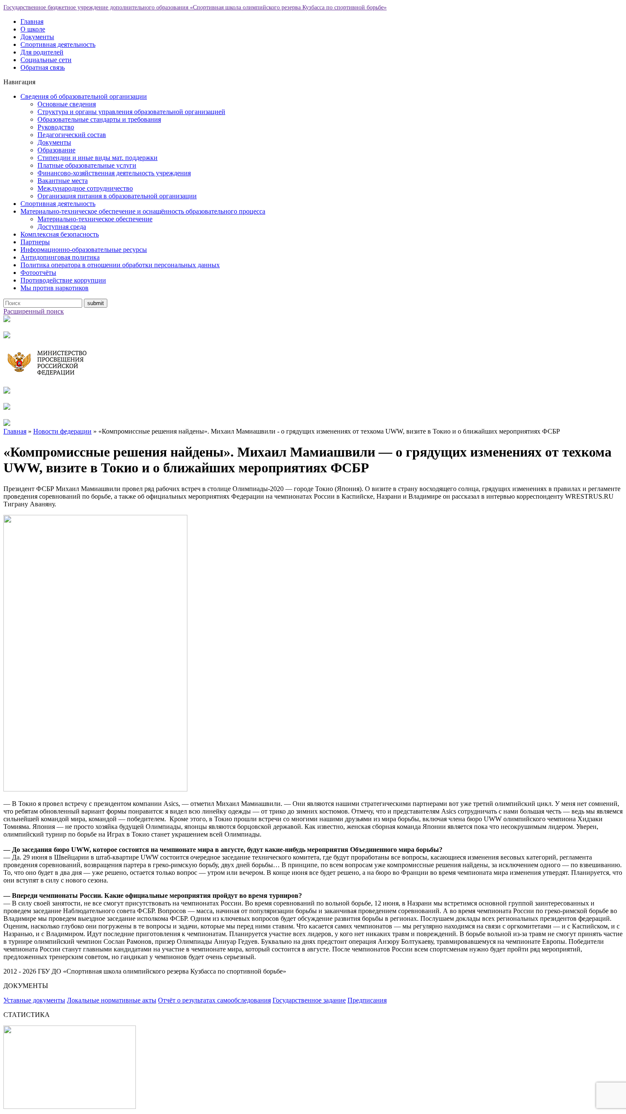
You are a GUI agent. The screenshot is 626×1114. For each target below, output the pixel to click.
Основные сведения (66, 104)
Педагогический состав (71, 134)
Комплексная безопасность (59, 234)
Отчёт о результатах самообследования (214, 1000)
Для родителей (41, 52)
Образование (56, 150)
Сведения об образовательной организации (83, 96)
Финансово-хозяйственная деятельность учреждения (114, 173)
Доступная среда (61, 226)
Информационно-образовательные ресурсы (83, 249)
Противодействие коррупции (63, 280)
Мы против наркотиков (54, 287)
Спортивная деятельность (57, 44)
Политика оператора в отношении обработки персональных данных (120, 265)
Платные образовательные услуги (86, 165)
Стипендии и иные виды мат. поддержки (97, 157)
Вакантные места (62, 180)
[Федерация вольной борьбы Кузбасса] (6, 319)
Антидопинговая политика (60, 257)
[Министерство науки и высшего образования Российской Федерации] (6, 336)
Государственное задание (309, 1000)
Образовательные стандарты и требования (99, 119)
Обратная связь (42, 67)
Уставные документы (34, 1000)
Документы (37, 36)
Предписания (367, 1000)
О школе (32, 29)
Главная (31, 21)
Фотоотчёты (38, 272)
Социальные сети (46, 59)
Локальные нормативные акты (111, 1000)
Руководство (55, 127)
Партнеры (35, 242)
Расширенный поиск (33, 311)
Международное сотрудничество (85, 188)
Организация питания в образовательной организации (117, 196)
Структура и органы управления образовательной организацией (131, 111)
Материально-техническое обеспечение (94, 219)
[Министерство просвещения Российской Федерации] (54, 375)
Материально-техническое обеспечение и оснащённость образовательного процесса (142, 211)
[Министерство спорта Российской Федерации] (6, 391)
